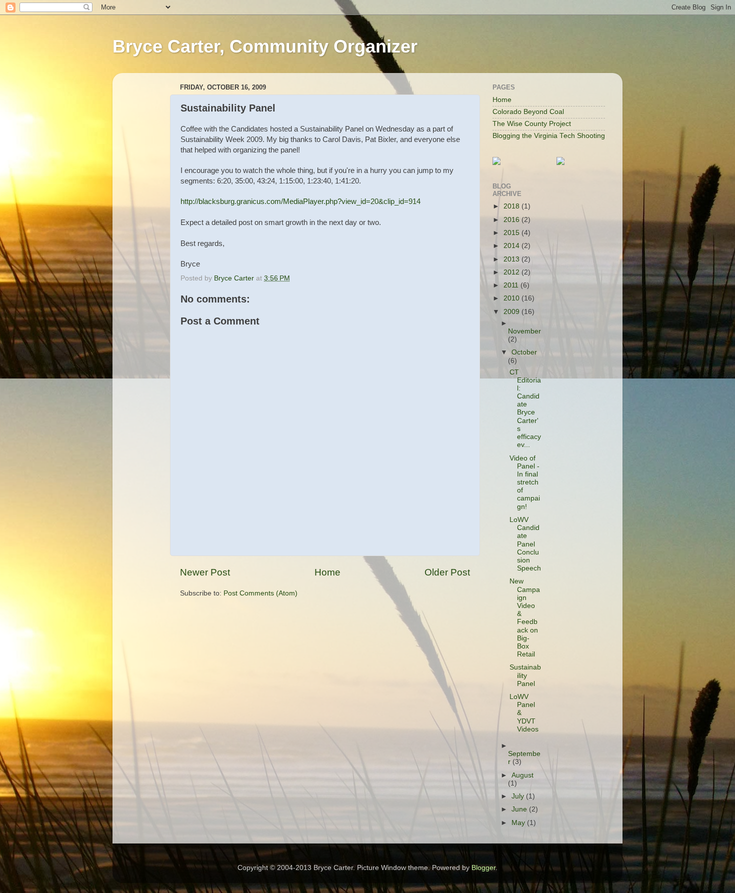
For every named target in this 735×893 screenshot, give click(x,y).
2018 (513, 206)
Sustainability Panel (525, 675)
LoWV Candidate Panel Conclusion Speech (525, 544)
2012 (513, 272)
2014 (513, 246)
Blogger (484, 868)
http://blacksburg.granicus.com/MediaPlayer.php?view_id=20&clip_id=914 (300, 202)
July (519, 796)
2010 (513, 298)
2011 (512, 285)
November (524, 331)
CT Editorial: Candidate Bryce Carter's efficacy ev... (525, 408)
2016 (513, 220)
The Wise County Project (531, 124)
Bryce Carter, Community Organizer (265, 46)
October (524, 352)
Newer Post (205, 572)
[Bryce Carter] (496, 162)
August (523, 775)
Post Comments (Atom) (261, 593)
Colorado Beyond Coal (528, 112)
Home (327, 572)
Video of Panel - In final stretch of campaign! (525, 482)
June (520, 809)
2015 (513, 232)
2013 (513, 259)
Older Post (447, 572)
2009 (513, 312)
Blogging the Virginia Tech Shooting (548, 136)
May (519, 822)
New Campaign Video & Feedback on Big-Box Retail (525, 618)
